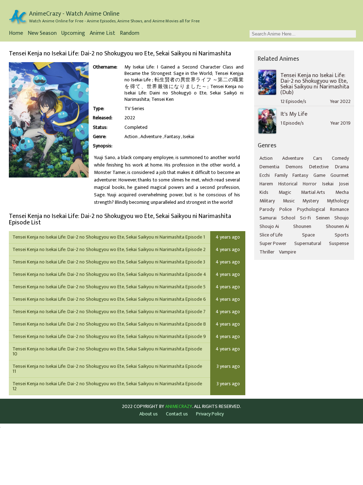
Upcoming (73, 34)
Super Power (272, 243)
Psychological (311, 209)
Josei (344, 184)
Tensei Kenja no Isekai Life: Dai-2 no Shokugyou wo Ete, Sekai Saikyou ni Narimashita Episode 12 (107, 386)
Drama (342, 167)
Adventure (151, 136)
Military (267, 201)
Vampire (287, 252)
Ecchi (264, 175)
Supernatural (307, 243)
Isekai (188, 136)
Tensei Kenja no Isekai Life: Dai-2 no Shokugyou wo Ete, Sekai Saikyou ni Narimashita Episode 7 (109, 311)
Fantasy (172, 136)
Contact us (177, 414)
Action (131, 136)
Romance (339, 209)
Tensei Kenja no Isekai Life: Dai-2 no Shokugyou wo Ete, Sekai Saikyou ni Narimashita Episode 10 (107, 351)
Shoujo (341, 218)
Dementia (269, 167)
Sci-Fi (305, 218)
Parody (266, 209)
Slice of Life (271, 235)
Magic (285, 192)
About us (148, 414)
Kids (263, 192)
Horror (310, 184)
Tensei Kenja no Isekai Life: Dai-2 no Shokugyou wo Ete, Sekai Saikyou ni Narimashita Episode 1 (108, 237)
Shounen (302, 226)
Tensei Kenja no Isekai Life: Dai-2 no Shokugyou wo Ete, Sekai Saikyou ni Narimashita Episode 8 (109, 324)
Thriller (266, 252)
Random (129, 34)
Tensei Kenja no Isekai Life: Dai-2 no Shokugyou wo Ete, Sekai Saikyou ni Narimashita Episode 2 (109, 249)
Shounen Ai (337, 226)
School (288, 218)
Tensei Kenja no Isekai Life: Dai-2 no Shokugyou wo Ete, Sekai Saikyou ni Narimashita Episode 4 (109, 274)
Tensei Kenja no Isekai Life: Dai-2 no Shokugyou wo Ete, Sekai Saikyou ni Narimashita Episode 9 (109, 336)
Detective (319, 167)
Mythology (338, 201)
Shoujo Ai (269, 226)
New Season (42, 34)
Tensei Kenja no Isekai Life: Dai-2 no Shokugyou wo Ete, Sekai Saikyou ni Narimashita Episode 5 (109, 287)
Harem (266, 184)
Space (308, 235)
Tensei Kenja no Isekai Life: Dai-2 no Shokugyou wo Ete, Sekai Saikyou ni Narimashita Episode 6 (109, 299)
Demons (294, 167)
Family (281, 175)
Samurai (268, 218)
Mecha (342, 192)
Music (289, 201)
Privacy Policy (210, 414)
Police (285, 209)
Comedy (340, 158)
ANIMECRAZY (178, 406)
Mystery (310, 201)
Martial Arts (313, 192)
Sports (342, 235)
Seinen (323, 218)
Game (319, 175)
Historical (287, 184)
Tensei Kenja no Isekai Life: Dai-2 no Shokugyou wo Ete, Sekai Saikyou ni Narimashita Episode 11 (107, 368)
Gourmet (339, 175)
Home (16, 34)
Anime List (102, 34)
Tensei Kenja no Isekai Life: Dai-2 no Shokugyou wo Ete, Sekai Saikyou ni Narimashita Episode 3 (108, 262)
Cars (317, 158)
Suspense (339, 243)
